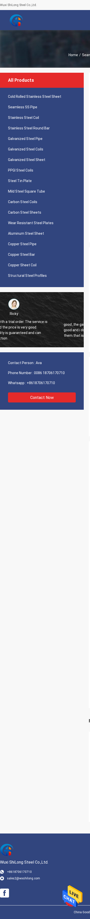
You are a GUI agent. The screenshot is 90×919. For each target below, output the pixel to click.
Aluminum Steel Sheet (26, 233)
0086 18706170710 (49, 373)
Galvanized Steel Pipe (25, 139)
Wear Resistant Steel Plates (31, 223)
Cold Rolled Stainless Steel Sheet (34, 97)
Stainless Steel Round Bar (29, 128)
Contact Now (42, 397)
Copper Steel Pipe (22, 244)
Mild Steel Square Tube (26, 191)
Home (73, 55)
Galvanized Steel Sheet (26, 160)
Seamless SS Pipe (22, 107)
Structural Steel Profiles (27, 276)
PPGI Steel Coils (20, 170)
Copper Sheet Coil (22, 265)
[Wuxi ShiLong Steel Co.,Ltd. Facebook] (4, 893)
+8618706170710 (41, 383)
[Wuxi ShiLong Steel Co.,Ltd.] (16, 20)
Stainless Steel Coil (23, 118)
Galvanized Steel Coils (25, 149)
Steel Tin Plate (20, 181)
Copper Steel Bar (21, 255)
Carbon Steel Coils (22, 202)
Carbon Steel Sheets (24, 212)
